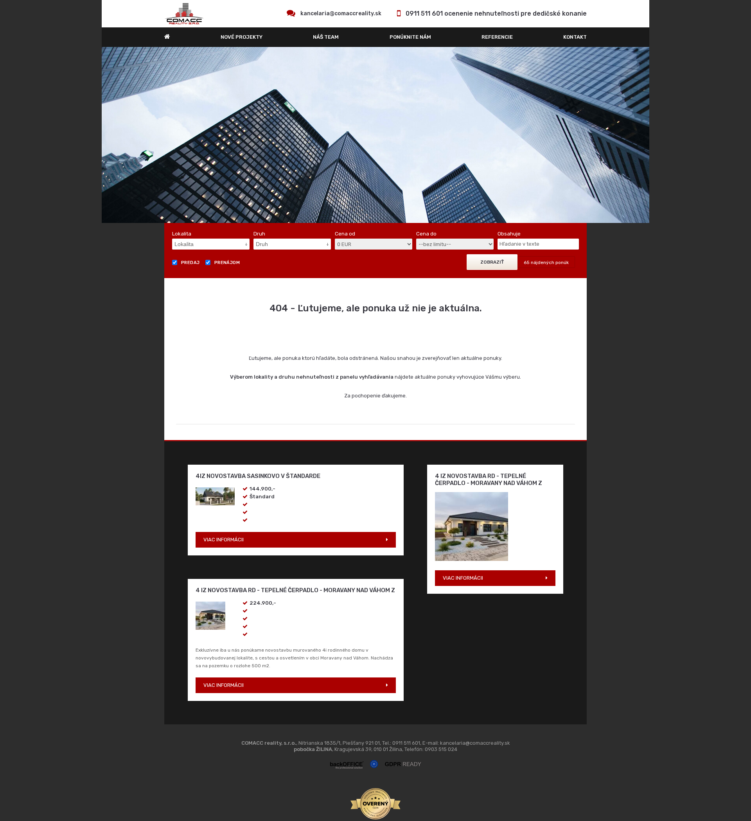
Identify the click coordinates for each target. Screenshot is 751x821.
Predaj (190, 262)
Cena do (426, 234)
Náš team (326, 37)
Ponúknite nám (410, 37)
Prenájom (227, 262)
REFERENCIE (497, 37)
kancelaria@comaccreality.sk (340, 13)
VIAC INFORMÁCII (223, 540)
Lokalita (181, 234)
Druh (259, 234)
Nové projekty (241, 37)
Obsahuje (509, 234)
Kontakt (575, 37)
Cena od (345, 234)
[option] (375, 135)
